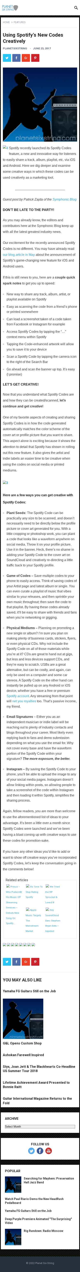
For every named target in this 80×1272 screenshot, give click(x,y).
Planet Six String (44, 1263)
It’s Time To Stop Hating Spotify (34, 892)
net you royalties (24, 701)
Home (6, 22)
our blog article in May (19, 254)
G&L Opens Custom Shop (22, 1043)
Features (19, 22)
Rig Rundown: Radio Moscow (43, 1231)
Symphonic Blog (65, 199)
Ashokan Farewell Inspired (23, 1055)
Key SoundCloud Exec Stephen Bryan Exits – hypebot (52, 920)
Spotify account (18, 696)
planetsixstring (15, 48)
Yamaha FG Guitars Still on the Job (29, 991)
